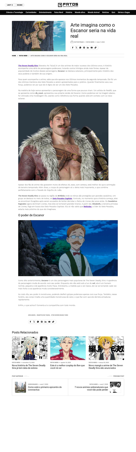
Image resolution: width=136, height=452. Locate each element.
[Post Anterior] (20, 387)
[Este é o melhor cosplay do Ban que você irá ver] (68, 348)
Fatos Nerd (90, 42)
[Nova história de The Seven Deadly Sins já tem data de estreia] (29, 348)
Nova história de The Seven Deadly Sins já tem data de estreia (28, 367)
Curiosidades (33, 384)
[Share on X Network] (76, 47)
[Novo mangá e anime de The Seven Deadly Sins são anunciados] (106, 348)
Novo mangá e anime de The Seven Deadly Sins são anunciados (106, 367)
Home (14, 56)
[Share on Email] (92, 47)
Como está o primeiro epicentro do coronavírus (45, 388)
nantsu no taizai (43, 315)
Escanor (32, 315)
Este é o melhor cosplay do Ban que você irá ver (67, 367)
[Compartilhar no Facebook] (73, 47)
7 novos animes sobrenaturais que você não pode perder (91, 388)
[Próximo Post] (115, 387)
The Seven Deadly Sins (60, 315)
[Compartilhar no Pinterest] (84, 47)
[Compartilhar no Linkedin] (88, 47)
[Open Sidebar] (130, 23)
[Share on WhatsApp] (80, 47)
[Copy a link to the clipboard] (95, 47)
